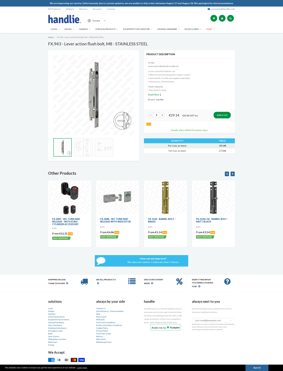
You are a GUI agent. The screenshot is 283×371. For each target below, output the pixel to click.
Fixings (51, 345)
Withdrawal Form (104, 342)
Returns (83, 9)
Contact (111, 9)
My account (101, 316)
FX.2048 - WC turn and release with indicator (86, 220)
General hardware (56, 322)
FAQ (98, 314)
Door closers (192, 29)
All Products (54, 9)
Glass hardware (55, 325)
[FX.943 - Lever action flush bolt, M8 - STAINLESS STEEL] (93, 95)
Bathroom (52, 342)
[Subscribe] (231, 320)
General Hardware (167, 29)
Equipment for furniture (136, 29)
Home (51, 37)
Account (97, 9)
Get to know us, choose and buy (109, 311)
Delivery (70, 9)
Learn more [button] (82, 368)
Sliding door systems (57, 339)
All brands (100, 319)
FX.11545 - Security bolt (230, 219)
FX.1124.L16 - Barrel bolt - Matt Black (183, 220)
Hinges (68, 29)
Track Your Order (103, 333)
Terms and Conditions (105, 322)
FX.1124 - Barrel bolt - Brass (133, 220)
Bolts (50, 333)
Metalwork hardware (57, 328)
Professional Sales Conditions (109, 325)
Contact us (100, 308)
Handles (83, 29)
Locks (54, 29)
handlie (160, 99)
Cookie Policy (102, 328)
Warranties (101, 339)
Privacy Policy (102, 331)
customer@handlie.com (223, 9)
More (209, 29)
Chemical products (105, 29)
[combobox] (107, 20)
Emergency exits (55, 331)
